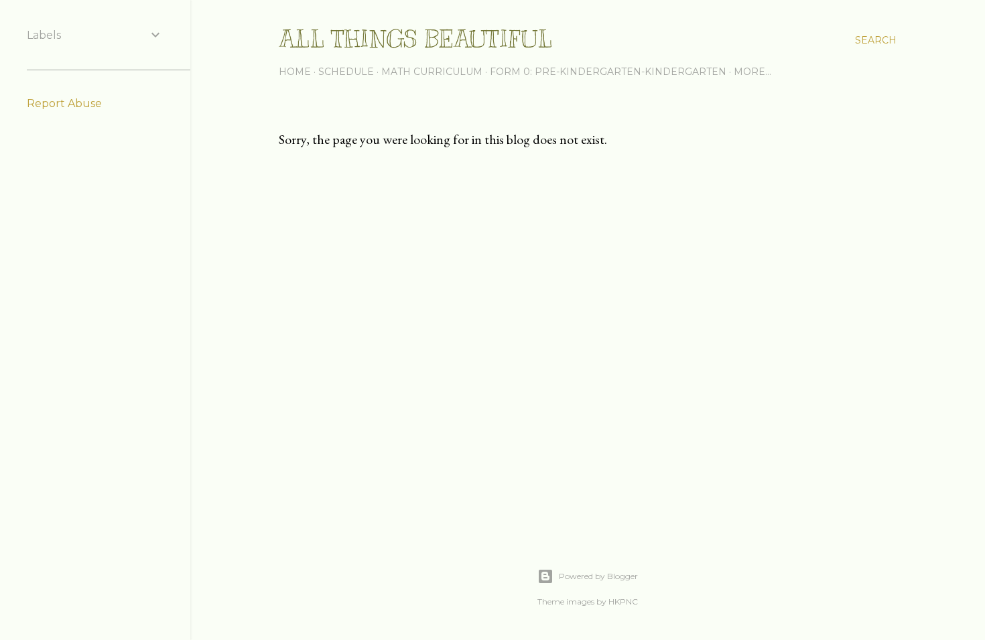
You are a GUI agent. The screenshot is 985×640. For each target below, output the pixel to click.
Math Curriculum (431, 72)
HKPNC (623, 601)
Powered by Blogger (598, 576)
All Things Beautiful (415, 39)
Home (295, 72)
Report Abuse (64, 103)
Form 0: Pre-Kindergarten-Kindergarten (608, 72)
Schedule (346, 72)
